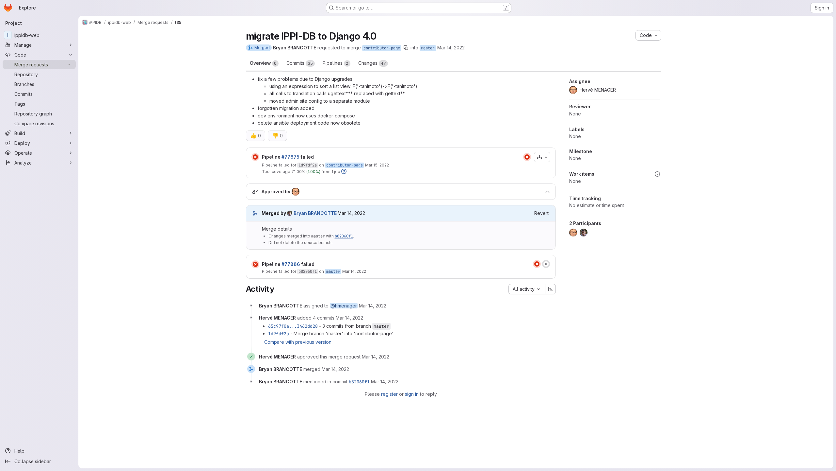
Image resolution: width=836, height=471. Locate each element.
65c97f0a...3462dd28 (293, 326)
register (389, 394)
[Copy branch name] (406, 48)
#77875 (290, 157)
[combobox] (526, 289)
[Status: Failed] (255, 157)
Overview (263, 63)
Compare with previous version (297, 342)
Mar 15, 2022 (377, 165)
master (428, 48)
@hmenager (343, 305)
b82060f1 (344, 236)
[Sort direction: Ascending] (550, 289)
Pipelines (335, 63)
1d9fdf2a (307, 165)
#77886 (290, 264)
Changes (372, 63)
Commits (299, 63)
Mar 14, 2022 (451, 47)
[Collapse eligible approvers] (548, 192)
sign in (412, 394)
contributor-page (381, 48)
